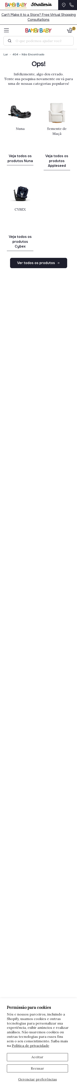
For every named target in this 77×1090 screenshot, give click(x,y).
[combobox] (40, 41)
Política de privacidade (30, 1045)
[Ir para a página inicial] (38, 30)
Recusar (37, 1068)
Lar (5, 54)
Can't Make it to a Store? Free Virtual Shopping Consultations (38, 17)
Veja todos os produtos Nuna (20, 158)
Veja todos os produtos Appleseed (56, 161)
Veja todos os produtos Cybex (20, 241)
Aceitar (37, 1057)
